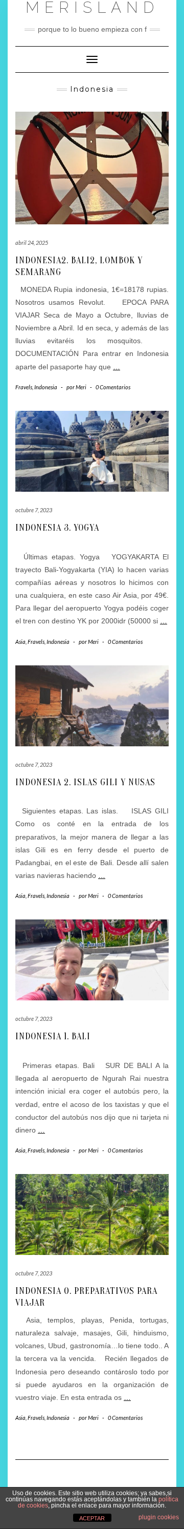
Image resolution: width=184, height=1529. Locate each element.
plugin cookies (159, 1517)
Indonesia (45, 387)
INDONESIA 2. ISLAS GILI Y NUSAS (85, 782)
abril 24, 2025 (31, 242)
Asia (20, 641)
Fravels (23, 387)
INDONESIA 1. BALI (52, 1036)
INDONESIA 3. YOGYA (57, 527)
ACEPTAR (92, 1518)
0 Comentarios (113, 387)
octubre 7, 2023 (33, 510)
